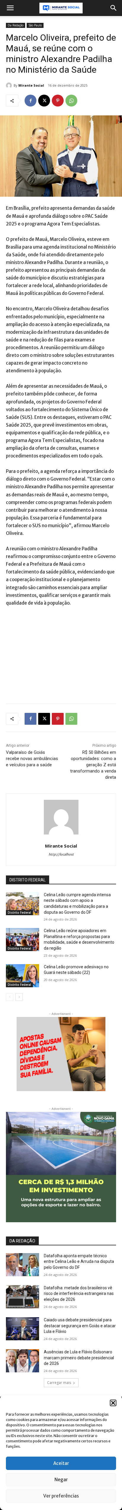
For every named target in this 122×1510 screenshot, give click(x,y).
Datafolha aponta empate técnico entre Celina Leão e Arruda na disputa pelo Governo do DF (79, 1261)
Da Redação (15, 25)
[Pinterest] (58, 101)
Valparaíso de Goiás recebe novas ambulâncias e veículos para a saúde (32, 758)
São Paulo (35, 25)
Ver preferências (61, 1496)
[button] (113, 1403)
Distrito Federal (19, 912)
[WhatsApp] (71, 101)
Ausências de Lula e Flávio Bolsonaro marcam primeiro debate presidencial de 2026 (79, 1358)
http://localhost (61, 854)
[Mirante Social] (10, 85)
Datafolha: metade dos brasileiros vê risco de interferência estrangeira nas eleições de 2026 (79, 1293)
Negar (61, 1479)
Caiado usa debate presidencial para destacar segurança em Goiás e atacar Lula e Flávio (80, 1325)
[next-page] (19, 997)
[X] (44, 101)
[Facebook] (30, 101)
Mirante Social (31, 85)
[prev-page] (9, 997)
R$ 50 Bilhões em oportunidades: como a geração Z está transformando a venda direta (93, 765)
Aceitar (61, 1463)
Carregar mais (59, 1382)
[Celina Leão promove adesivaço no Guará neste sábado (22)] (22, 975)
